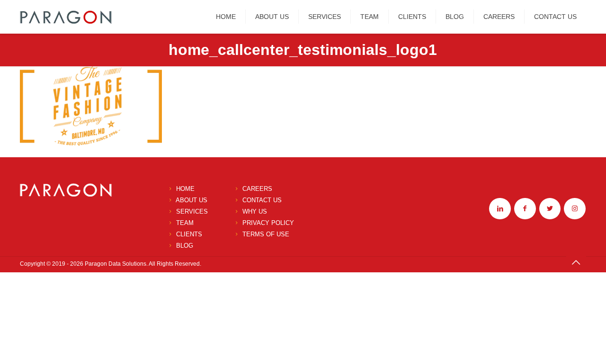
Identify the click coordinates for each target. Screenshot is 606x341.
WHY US (254, 211)
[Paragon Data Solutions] (66, 16)
